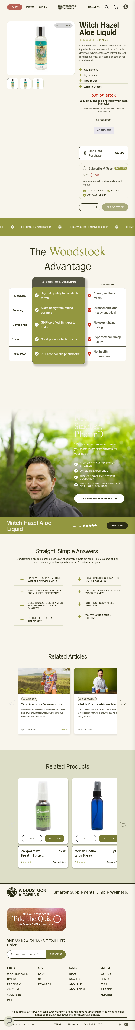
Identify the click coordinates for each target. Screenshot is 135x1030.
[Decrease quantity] (82, 207)
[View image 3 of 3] (38, 83)
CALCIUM (13, 989)
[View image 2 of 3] (25, 83)
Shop (42, 7)
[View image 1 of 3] (12, 83)
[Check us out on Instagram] (126, 1024)
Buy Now (117, 525)
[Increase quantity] (96, 207)
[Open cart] (116, 7)
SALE (41, 979)
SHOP (41, 973)
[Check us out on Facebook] (120, 1024)
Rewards (94, 7)
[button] (9, 1021)
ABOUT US (75, 984)
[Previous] (12, 702)
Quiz (14, 7)
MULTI (11, 1000)
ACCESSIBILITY (92, 1024)
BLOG (72, 973)
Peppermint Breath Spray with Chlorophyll (34, 855)
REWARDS (44, 984)
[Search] (107, 7)
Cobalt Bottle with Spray (85, 853)
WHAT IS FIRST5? (17, 973)
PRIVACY (73, 1024)
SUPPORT (106, 973)
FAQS (103, 984)
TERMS (58, 1024)
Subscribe (56, 954)
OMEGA (12, 979)
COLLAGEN (14, 994)
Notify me (104, 130)
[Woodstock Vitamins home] (67, 7)
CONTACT (106, 979)
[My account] (125, 7)
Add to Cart (54, 838)
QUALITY (74, 979)
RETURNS (106, 994)
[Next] (123, 702)
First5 (30, 7)
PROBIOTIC (14, 984)
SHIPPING (106, 989)
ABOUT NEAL (77, 989)
